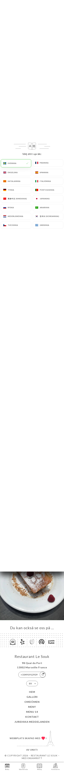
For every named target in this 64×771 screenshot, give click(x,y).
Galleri (32, 696)
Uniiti (34, 749)
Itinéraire (55, 769)
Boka (7, 769)
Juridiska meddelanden (32, 721)
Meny (32, 706)
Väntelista (23, 769)
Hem (32, 691)
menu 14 (32, 711)
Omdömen (32, 701)
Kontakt (32, 716)
